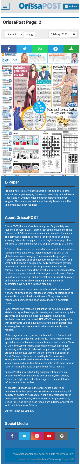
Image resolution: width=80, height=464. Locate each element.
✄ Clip (29, 34)
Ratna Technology (51, 459)
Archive (72, 6)
